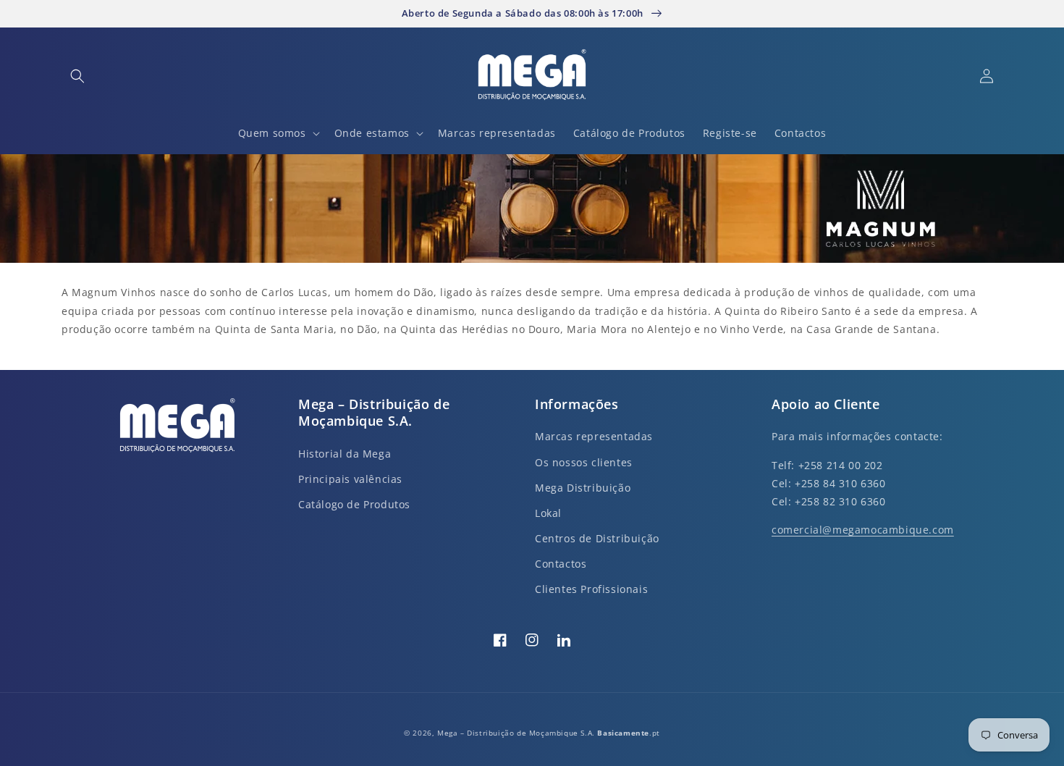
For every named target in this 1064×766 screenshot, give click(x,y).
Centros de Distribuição (597, 538)
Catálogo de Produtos (354, 504)
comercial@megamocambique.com (863, 529)
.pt (628, 733)
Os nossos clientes (584, 462)
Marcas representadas (594, 436)
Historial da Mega (344, 453)
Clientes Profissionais (591, 589)
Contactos (560, 564)
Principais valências (350, 479)
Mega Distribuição (582, 487)
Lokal (548, 513)
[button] (77, 76)
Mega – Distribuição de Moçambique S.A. (517, 733)
